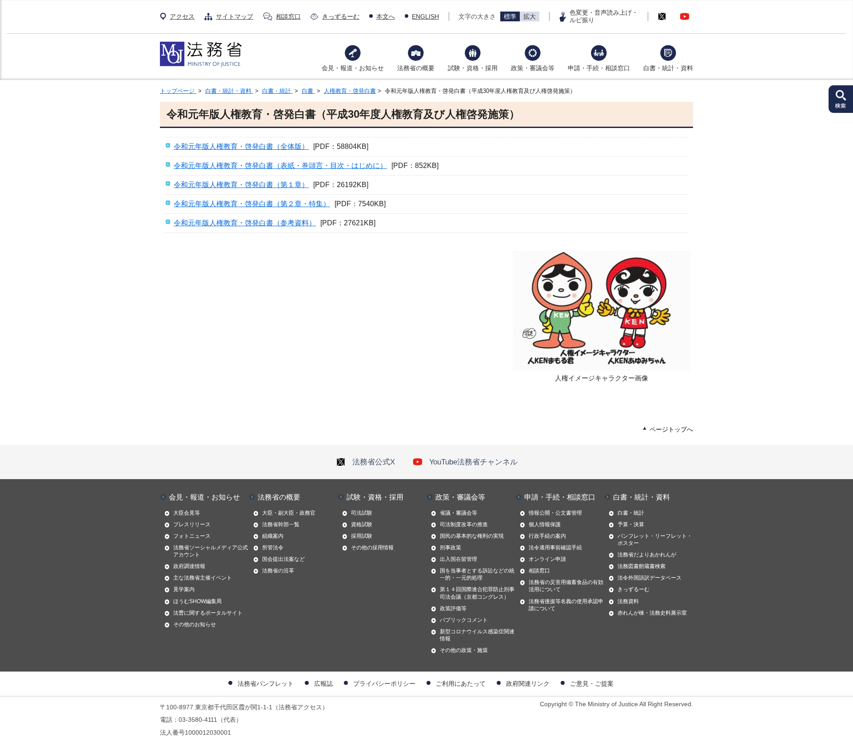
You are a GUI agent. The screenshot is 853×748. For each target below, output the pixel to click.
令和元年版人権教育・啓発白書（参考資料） (245, 223)
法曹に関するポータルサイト (208, 613)
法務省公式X (373, 461)
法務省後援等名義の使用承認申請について (566, 605)
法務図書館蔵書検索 (642, 566)
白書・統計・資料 (668, 68)
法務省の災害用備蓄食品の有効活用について (566, 586)
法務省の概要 (415, 68)
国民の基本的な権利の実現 (472, 536)
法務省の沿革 (278, 570)
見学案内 (184, 589)
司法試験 (361, 513)
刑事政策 (450, 547)
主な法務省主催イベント (202, 577)
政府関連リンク (528, 683)
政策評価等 (453, 608)
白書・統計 (277, 91)
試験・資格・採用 (473, 68)
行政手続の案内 (547, 536)
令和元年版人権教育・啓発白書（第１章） (241, 184)
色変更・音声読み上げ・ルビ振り (604, 16)
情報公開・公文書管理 (555, 513)
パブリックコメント (464, 620)
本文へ (385, 16)
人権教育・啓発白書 (350, 91)
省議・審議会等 (458, 513)
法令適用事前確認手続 (555, 547)
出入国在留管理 (458, 559)
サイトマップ (234, 16)
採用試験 (361, 536)
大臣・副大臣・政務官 (288, 513)
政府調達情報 (189, 566)
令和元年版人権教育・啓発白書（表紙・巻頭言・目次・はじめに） (280, 165)
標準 (510, 16)
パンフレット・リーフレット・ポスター (655, 539)
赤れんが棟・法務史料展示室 (652, 613)
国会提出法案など (283, 559)
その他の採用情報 (372, 547)
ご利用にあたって (461, 683)
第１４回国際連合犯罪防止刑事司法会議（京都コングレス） (477, 593)
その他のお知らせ (194, 624)
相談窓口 (288, 16)
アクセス (182, 16)
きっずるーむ (340, 16)
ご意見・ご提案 (592, 683)
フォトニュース (192, 536)
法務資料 (628, 601)
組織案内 (272, 536)
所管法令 (272, 547)
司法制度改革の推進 (464, 524)
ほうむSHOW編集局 (197, 601)
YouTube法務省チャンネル (473, 461)
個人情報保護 (545, 524)
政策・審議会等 (532, 68)
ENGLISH (425, 16)
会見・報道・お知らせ (353, 68)
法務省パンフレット (266, 683)
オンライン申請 (547, 559)
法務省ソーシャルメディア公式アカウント (210, 551)
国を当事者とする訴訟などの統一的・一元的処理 (477, 574)
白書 (308, 91)
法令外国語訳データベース (650, 577)
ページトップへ (671, 429)
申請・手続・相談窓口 (599, 68)
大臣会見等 (186, 513)
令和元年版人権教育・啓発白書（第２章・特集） (252, 204)
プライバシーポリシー (384, 683)
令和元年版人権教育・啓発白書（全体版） (241, 146)
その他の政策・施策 (464, 650)
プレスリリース (192, 524)
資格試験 (361, 524)
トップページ (178, 91)
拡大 (529, 16)
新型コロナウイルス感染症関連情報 (477, 635)
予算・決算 (631, 524)
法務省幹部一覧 (280, 524)
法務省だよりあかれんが (647, 554)
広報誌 (323, 683)
